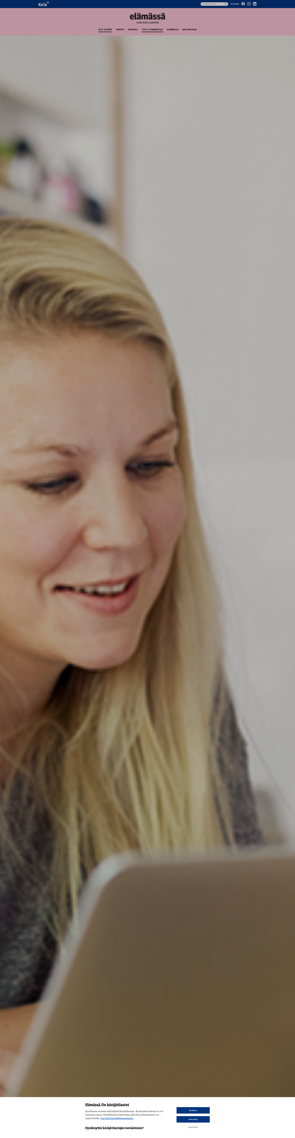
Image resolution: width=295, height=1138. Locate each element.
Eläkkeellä (173, 29)
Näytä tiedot (193, 1127)
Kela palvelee (190, 29)
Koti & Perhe (105, 29)
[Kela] (44, 4)
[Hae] (226, 4)
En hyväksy (193, 1119)
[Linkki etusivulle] (147, 16)
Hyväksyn (193, 1110)
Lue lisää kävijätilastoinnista (117, 1118)
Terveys (120, 29)
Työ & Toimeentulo (152, 29)
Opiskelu (133, 29)
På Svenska (235, 4)
